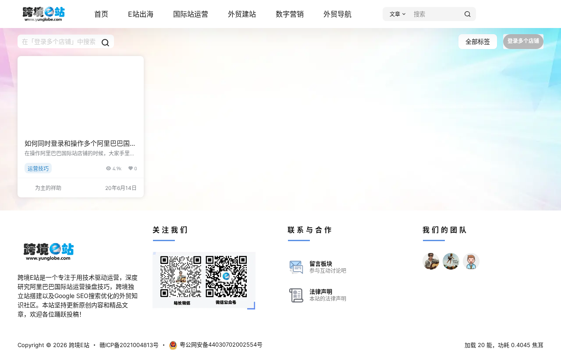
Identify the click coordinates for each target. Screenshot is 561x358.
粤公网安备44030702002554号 (221, 344)
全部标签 (477, 41)
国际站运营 (190, 14)
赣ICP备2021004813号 (129, 344)
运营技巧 (38, 168)
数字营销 (290, 14)
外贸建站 (242, 14)
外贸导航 (337, 14)
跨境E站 (78, 344)
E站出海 (140, 14)
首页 (101, 14)
